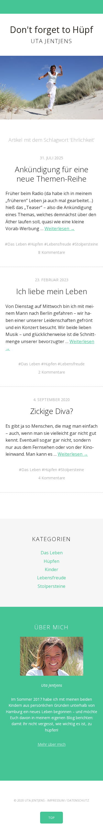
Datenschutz (78, 800)
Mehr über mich (52, 744)
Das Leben (17, 244)
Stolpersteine (86, 244)
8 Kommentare (51, 252)
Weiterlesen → (59, 229)
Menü (51, 7)
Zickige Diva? (51, 411)
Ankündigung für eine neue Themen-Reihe (51, 174)
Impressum (56, 800)
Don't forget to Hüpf (51, 29)
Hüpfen (36, 244)
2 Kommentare (51, 372)
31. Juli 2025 (51, 157)
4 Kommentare (51, 477)
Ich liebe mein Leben (51, 291)
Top (51, 818)
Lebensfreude (59, 244)
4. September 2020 (51, 399)
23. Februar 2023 (51, 279)
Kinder (51, 569)
